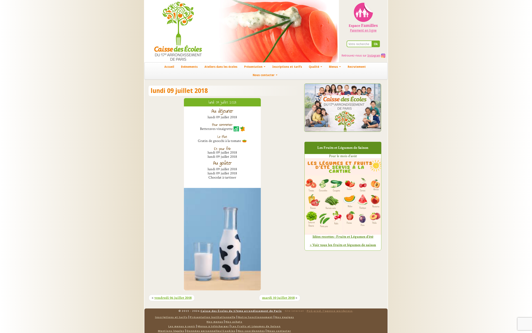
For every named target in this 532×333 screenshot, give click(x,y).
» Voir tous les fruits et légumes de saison (343, 245)
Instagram (373, 55)
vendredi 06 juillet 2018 (173, 298)
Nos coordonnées (251, 330)
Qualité (314, 66)
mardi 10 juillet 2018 (278, 298)
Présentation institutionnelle (213, 317)
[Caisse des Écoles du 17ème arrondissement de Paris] (173, 30)
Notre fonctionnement (255, 317)
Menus (334, 66)
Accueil (169, 66)
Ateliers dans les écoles (220, 66)
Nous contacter (264, 75)
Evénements (189, 66)
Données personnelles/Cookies (211, 330)
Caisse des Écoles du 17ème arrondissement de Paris (241, 310)
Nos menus (215, 321)
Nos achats (233, 321)
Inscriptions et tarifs (287, 66)
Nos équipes (284, 317)
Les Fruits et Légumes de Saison (256, 326)
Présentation (253, 66)
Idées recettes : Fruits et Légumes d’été (343, 237)
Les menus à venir (181, 326)
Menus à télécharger (213, 326)
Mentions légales (171, 330)
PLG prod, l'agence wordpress (330, 310)
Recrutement (357, 66)
